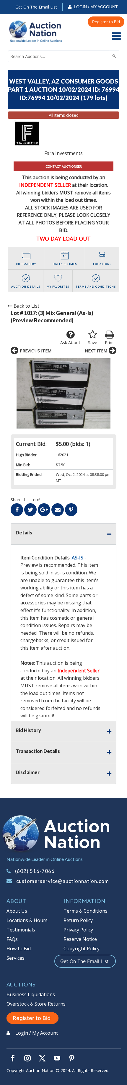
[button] (63, 393)
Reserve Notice (80, 939)
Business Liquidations (30, 994)
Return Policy (78, 920)
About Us (16, 911)
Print (109, 342)
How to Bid (18, 948)
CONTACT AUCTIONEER (63, 166)
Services (15, 958)
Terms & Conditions (86, 911)
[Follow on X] (42, 1058)
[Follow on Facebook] (12, 1058)
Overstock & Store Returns (36, 1004)
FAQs (12, 939)
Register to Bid (106, 21)
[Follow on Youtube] (57, 1058)
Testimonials (20, 929)
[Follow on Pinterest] (72, 1058)
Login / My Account (96, 6)
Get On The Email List (36, 7)
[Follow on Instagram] (27, 1058)
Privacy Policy (78, 929)
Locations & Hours (27, 920)
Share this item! (25, 499)
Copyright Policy (82, 948)
